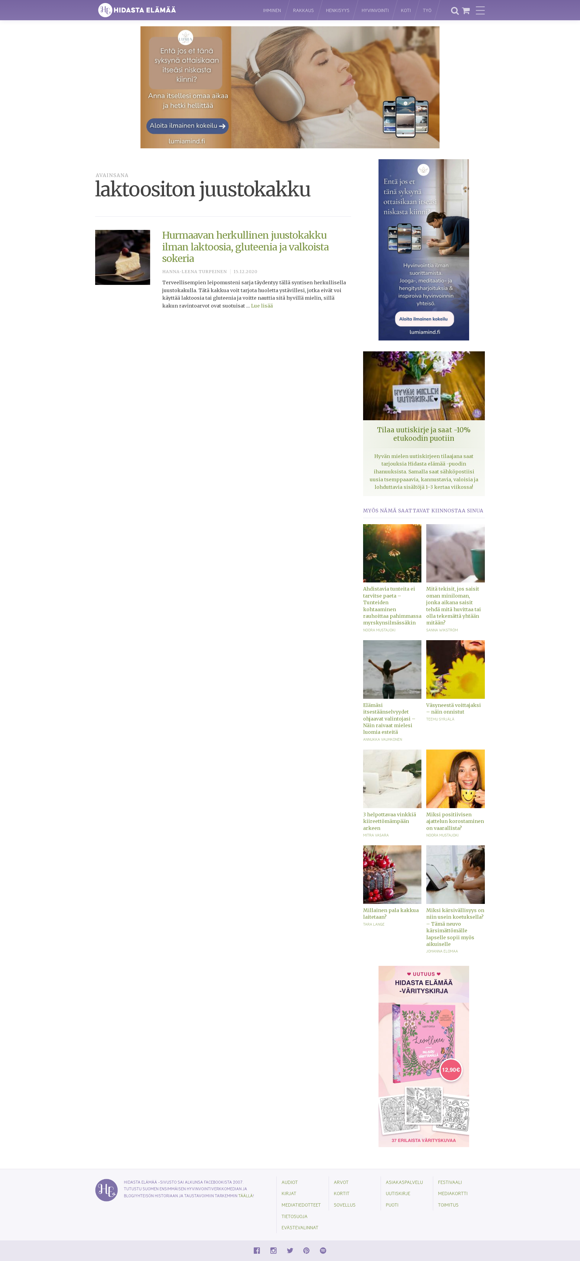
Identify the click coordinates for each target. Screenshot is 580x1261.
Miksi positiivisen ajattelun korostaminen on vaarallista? (455, 821)
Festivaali (450, 1182)
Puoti (392, 1204)
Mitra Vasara (376, 835)
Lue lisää (262, 306)
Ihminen (272, 10)
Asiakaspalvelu (404, 1182)
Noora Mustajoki (379, 630)
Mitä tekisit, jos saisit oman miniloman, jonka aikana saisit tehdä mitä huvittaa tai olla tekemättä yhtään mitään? (453, 606)
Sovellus (345, 1204)
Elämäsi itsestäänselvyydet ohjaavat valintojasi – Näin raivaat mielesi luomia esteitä (389, 718)
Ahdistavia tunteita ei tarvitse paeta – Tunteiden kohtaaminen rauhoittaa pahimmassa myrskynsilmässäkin (392, 606)
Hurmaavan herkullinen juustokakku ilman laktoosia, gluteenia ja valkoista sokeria (245, 247)
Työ (427, 10)
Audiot (290, 1182)
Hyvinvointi (375, 10)
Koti (406, 10)
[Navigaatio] (480, 10)
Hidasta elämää (172, 10)
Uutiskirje (398, 1193)
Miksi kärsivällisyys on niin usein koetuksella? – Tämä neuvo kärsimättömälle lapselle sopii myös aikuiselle (455, 927)
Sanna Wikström (442, 630)
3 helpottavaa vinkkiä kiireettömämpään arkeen (389, 821)
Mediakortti (453, 1193)
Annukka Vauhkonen (382, 739)
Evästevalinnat (300, 1227)
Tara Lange (374, 924)
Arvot (341, 1182)
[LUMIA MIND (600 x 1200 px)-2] (424, 250)
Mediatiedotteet (301, 1204)
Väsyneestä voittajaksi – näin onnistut (453, 708)
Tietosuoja (295, 1216)
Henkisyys (338, 10)
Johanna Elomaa (442, 951)
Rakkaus (303, 10)
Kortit (342, 1193)
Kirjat (289, 1193)
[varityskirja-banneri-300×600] (424, 1056)
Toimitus (448, 1204)
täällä (245, 1195)
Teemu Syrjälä (440, 719)
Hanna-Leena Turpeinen (194, 271)
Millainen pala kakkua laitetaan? (391, 913)
